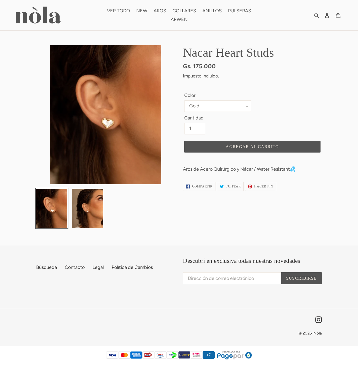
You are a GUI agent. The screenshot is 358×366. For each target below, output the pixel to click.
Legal (98, 267)
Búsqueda (46, 267)
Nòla (317, 333)
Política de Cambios (132, 267)
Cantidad (194, 118)
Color (190, 95)
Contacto (75, 267)
